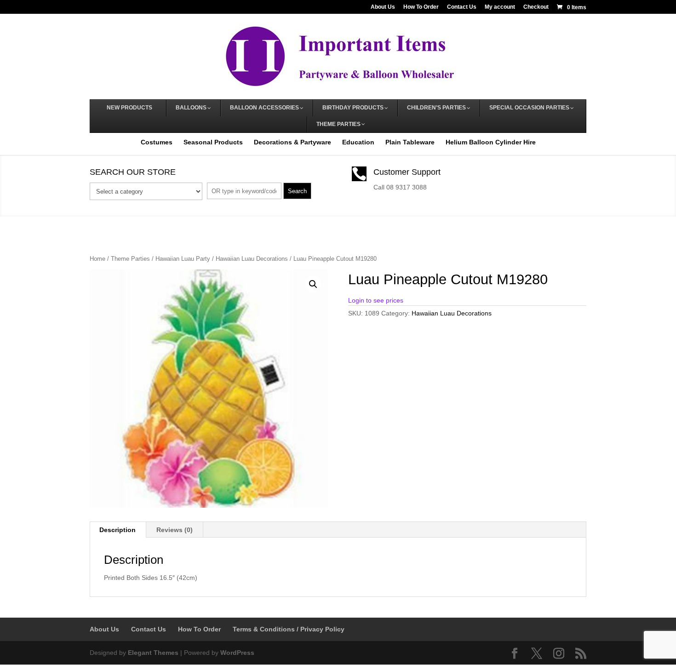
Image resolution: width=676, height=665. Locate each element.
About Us (383, 7)
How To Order (421, 7)
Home (97, 258)
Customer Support (407, 172)
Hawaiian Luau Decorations (252, 258)
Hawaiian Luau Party (182, 258)
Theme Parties (130, 258)
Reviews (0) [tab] (174, 529)
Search (297, 191)
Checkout (536, 7)
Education (358, 142)
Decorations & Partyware (292, 142)
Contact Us (461, 7)
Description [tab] (117, 529)
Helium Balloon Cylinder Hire (491, 142)
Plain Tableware (410, 142)
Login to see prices (375, 300)
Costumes (156, 142)
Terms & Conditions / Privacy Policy (288, 629)
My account (500, 7)
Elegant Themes (153, 652)
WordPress (237, 652)
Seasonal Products (213, 142)
